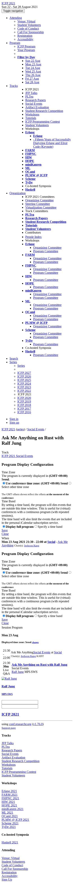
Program (14, 43)
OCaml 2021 (10, 816)
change (35, 642)
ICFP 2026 (24, 376)
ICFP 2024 (24, 383)
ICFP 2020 (24, 398)
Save (5, 530)
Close (5, 534)
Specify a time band (50, 526)
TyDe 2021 (9, 827)
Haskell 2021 (10, 842)
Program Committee (45, 251)
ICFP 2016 (24, 412)
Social (51, 541)
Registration (24, 35)
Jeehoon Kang (31, 545)
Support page (9, 727)
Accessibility (25, 39)
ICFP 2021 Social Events (17, 456)
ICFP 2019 (24, 401)
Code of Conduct (28, 28)
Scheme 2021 (10, 823)
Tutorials (30, 118)
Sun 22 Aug (32, 60)
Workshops (32, 114)
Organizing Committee (39, 200)
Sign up (14, 422)
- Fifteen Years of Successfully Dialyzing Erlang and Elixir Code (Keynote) (52, 143)
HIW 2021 (8, 801)
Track (5, 452)
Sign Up (7, 879)
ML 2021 (7, 812)
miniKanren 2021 (12, 809)
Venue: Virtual (26, 21)
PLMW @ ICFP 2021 (15, 819)
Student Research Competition (44, 111)
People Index (33, 237)
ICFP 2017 (24, 408)
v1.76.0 (38, 724)
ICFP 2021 (8, 429)
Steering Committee (37, 204)
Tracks (13, 85)
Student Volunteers (29, 25)
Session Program (12, 627)
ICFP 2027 (24, 373)
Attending (15, 17)
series (20, 429)
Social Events (33, 103)
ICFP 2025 (24, 380)
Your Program (26, 50)
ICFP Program (26, 46)
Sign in (13, 419)
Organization (17, 193)
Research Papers (35, 100)
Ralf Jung (18, 671)
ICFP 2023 (24, 387)
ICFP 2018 (24, 405)
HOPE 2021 (9, 805)
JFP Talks (31, 93)
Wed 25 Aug (33, 71)
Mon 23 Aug (33, 64)
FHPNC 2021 (10, 798)
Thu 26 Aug (32, 75)
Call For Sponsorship (30, 32)
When (5, 538)
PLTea (29, 96)
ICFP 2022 (24, 390)
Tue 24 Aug (32, 68)
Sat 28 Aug (32, 82)
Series (21, 365)
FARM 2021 (10, 794)
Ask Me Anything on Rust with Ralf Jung (39, 664)
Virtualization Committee (40, 207)
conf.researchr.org (20, 724)
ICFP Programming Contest (42, 121)
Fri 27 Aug (32, 78)
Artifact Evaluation (37, 107)
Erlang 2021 (9, 791)
